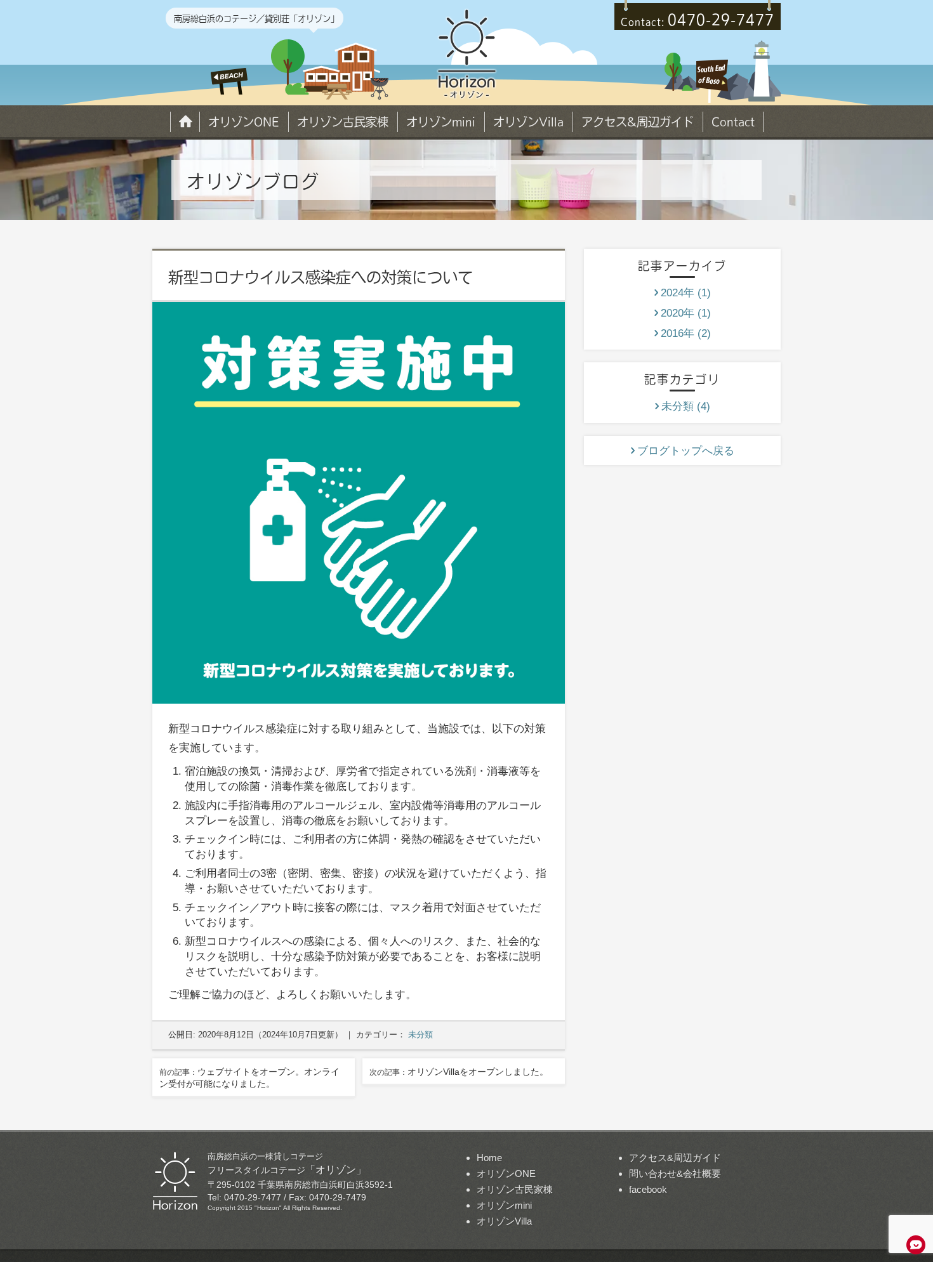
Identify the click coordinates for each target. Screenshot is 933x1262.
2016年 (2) (686, 333)
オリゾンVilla (528, 121)
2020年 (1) (686, 313)
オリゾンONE (243, 121)
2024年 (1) (686, 293)
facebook (648, 1189)
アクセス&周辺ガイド (637, 121)
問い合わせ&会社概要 (675, 1173)
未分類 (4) (685, 406)
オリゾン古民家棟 (342, 121)
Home (184, 121)
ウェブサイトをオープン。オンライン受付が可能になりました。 (249, 1078)
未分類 (420, 1034)
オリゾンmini (440, 121)
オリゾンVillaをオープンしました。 (458, 1072)
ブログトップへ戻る (685, 451)
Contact (733, 121)
